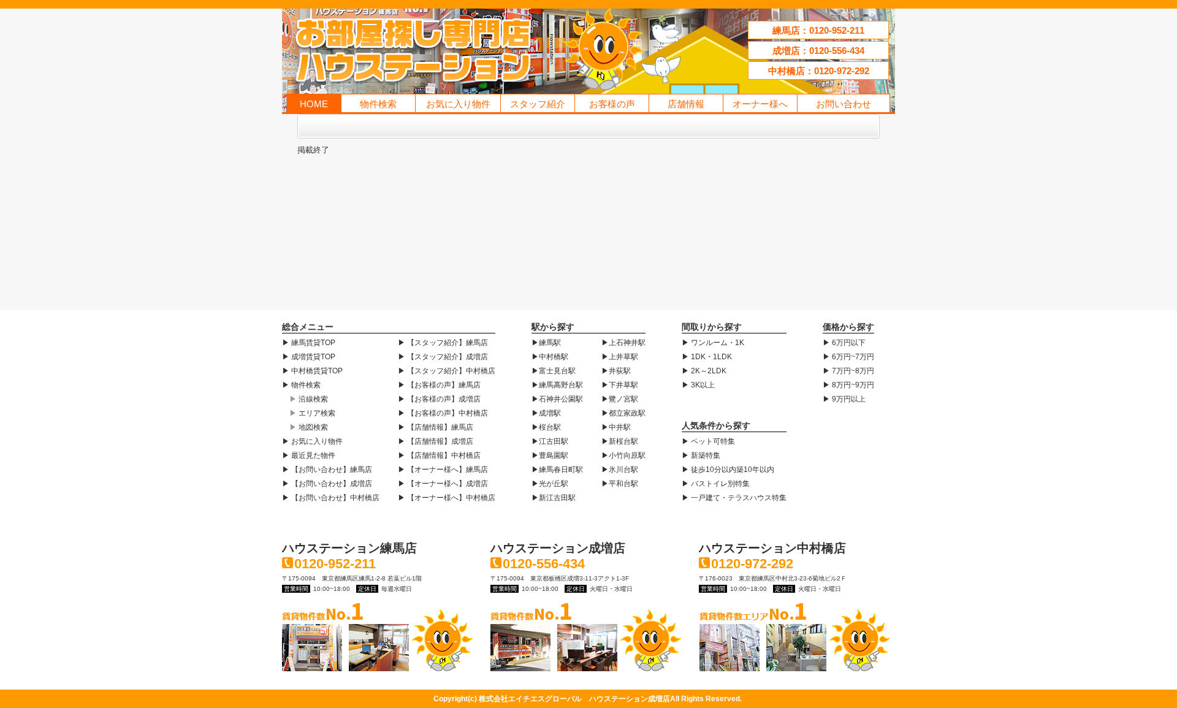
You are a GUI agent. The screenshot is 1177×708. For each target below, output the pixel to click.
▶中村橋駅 (549, 356)
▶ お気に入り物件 (312, 441)
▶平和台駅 (619, 483)
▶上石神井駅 (623, 342)
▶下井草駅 (619, 385)
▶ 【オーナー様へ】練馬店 (443, 469)
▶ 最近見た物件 (308, 455)
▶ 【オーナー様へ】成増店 (443, 483)
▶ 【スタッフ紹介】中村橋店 (446, 371)
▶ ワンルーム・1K (713, 342)
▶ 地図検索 (308, 427)
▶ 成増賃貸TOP (308, 356)
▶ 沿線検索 (308, 399)
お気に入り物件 (458, 104)
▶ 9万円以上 (844, 399)
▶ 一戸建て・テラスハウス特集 (734, 497)
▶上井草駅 (619, 356)
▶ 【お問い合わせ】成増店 (327, 483)
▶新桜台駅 (619, 441)
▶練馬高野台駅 (557, 385)
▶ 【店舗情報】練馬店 (435, 427)
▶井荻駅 (616, 371)
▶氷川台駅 (619, 469)
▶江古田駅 (549, 441)
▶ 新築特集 (701, 455)
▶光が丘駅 (549, 483)
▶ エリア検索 (312, 413)
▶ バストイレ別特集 (716, 483)
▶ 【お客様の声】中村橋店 (443, 413)
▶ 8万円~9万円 (848, 385)
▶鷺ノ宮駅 (619, 399)
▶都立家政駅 (623, 413)
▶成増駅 (546, 413)
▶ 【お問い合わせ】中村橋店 (330, 497)
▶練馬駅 (546, 342)
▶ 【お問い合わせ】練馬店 (327, 469)
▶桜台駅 (546, 427)
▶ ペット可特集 (708, 441)
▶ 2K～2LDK (704, 371)
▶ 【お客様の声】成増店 (439, 399)
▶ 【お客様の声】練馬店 (439, 385)
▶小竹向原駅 (623, 455)
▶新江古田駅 (553, 497)
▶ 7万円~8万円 (848, 371)
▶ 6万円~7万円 (848, 356)
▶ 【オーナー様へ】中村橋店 (446, 497)
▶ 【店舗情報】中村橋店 (439, 455)
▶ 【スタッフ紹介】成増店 (443, 356)
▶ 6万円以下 (844, 342)
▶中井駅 (616, 427)
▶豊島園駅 (549, 455)
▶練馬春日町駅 (557, 469)
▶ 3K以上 (698, 385)
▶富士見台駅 (553, 371)
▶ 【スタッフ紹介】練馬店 (443, 342)
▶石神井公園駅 (557, 399)
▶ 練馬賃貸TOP (308, 342)
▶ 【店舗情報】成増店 (435, 441)
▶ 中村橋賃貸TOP (312, 371)
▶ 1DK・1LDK (707, 356)
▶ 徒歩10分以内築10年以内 (728, 469)
